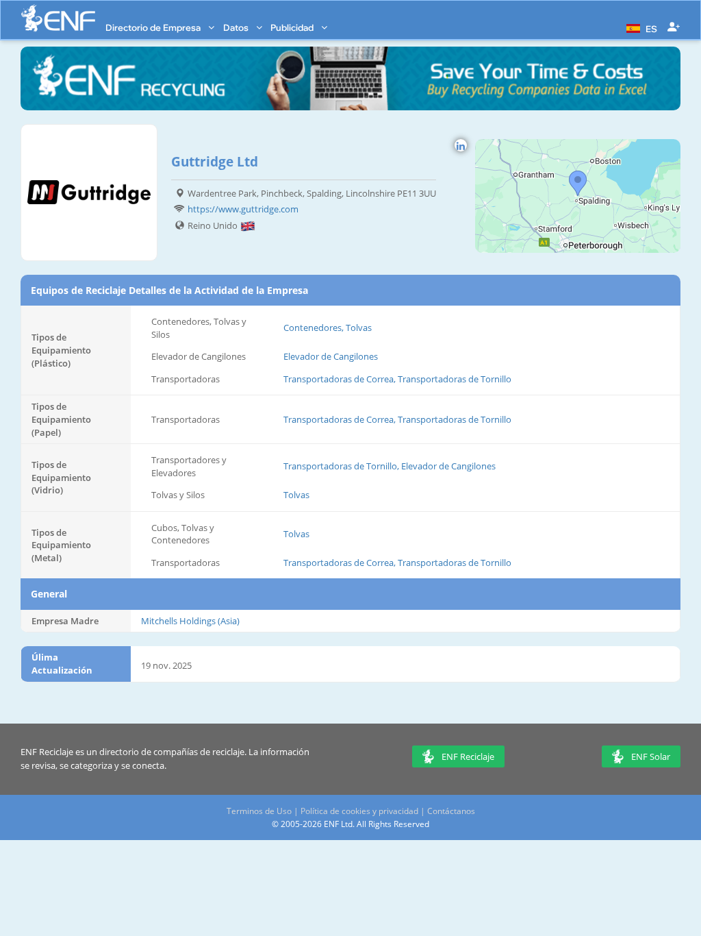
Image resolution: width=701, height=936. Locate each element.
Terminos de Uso (259, 811)
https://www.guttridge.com (243, 209)
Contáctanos (451, 811)
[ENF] (58, 18)
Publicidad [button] (293, 27)
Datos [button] (237, 27)
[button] (640, 27)
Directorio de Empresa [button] (154, 27)
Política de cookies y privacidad (359, 811)
